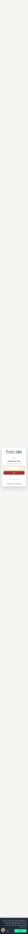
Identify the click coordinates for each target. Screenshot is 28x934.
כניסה (14, 473)
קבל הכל (20, 931)
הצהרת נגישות (18, 483)
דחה (8, 931)
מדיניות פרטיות (22, 927)
